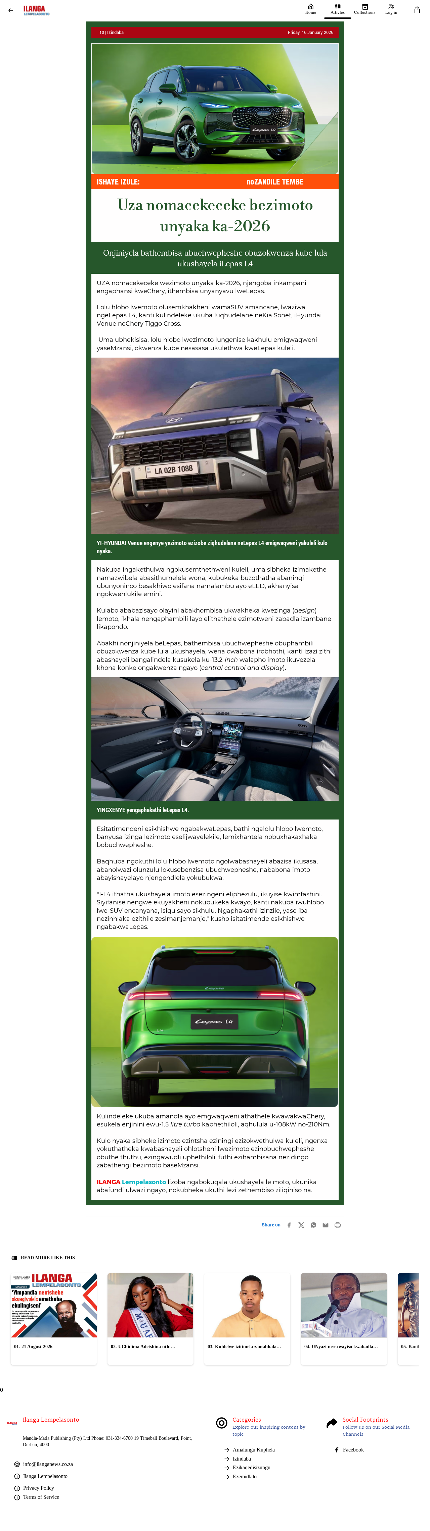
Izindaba (242, 1459)
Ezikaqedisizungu (251, 1467)
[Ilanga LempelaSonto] (158, 10)
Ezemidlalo (245, 1476)
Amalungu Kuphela (254, 1450)
